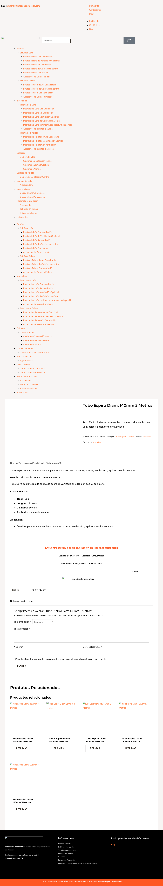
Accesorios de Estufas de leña (37, 76)
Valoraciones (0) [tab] (54, 463)
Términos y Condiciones (67, 850)
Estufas (20, 48)
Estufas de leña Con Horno (35, 72)
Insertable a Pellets (29, 132)
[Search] (73, 41)
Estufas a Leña (26, 52)
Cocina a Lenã (95, 564)
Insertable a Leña (28, 104)
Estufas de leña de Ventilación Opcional (41, 60)
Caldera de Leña (27, 156)
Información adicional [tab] (34, 463)
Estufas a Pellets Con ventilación (38, 92)
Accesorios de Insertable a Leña (38, 128)
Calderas (21, 152)
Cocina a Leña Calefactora (32, 192)
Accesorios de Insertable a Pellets (38, 148)
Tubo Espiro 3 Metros (125, 436)
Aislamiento (25, 205)
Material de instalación (27, 200)
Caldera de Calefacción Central (34, 176)
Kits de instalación (28, 213)
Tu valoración (22, 628)
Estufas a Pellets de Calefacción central (41, 88)
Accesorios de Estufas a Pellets (37, 96)
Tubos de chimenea (29, 208)
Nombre (18, 646)
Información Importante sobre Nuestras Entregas (77, 863)
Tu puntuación (22, 621)
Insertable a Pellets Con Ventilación (39, 144)
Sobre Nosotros (64, 843)
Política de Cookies (65, 853)
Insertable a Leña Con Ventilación (38, 108)
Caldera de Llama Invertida (36, 164)
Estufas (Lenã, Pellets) (69, 556)
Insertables (22, 100)
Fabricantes (22, 217)
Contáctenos (95, 10)
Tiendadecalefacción (105, 547)
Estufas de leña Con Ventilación (37, 56)
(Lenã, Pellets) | (80, 564)
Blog (91, 13)
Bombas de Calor (25, 181)
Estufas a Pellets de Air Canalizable (39, 84)
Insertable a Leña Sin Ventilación (38, 112)
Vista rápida (27, 733)
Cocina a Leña (23, 189)
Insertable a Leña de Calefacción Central (42, 120)
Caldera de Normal (32, 168)
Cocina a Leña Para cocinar (32, 197)
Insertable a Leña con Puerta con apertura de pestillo (47, 124)
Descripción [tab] (15, 463)
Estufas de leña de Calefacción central (40, 68)
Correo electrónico (92, 646)
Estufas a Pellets (27, 80)
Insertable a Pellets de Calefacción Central (43, 140)
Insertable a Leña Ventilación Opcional (41, 116)
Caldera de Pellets (25, 172)
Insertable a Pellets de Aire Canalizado (41, 136)
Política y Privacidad (66, 847)
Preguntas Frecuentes (66, 860)
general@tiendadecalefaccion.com (23, 5)
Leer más (21, 748)
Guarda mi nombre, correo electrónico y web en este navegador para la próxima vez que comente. (61, 659)
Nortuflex (146, 436)
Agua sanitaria (26, 184)
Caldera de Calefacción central (37, 160)
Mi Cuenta (94, 5)
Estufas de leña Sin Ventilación (37, 64)
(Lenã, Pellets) (97, 556)
